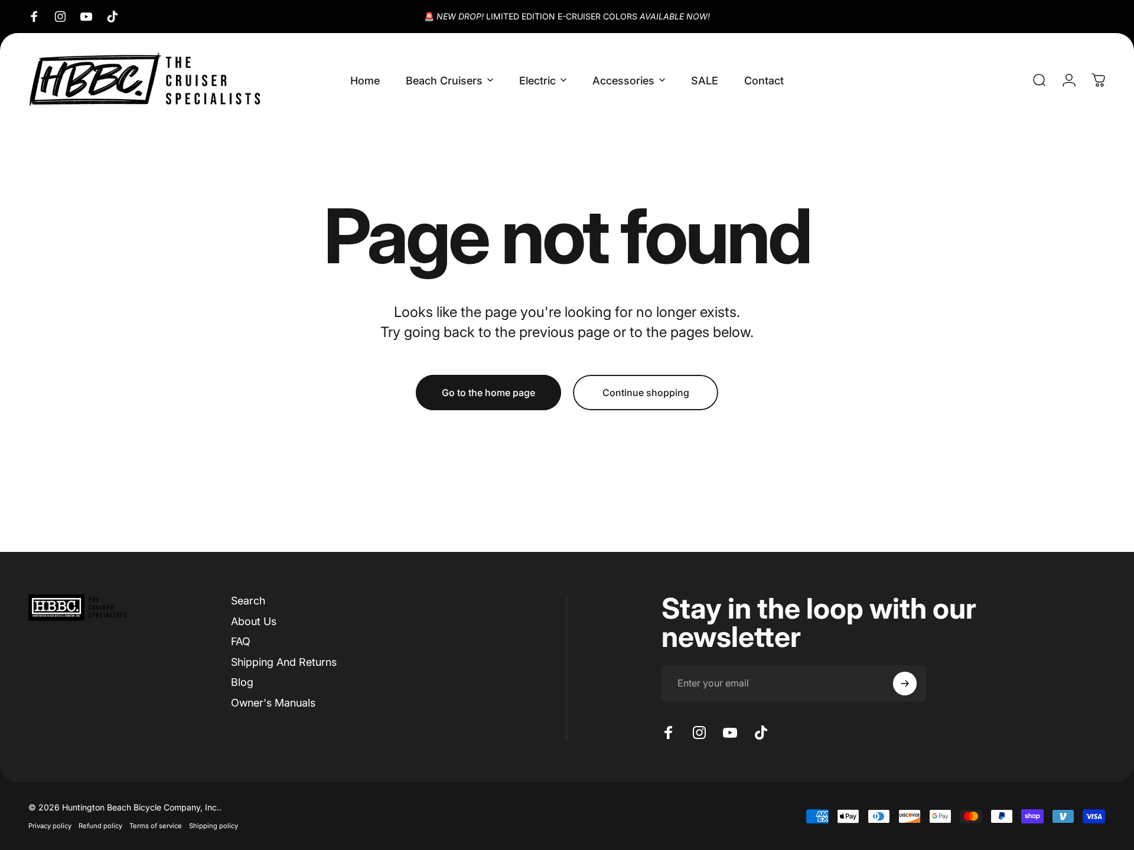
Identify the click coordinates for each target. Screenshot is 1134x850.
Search (248, 600)
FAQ (240, 641)
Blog (242, 682)
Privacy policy (49, 826)
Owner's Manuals (273, 703)
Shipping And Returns (284, 662)
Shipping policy (213, 826)
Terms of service (155, 826)
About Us (253, 621)
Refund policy (100, 826)
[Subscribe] (905, 683)
